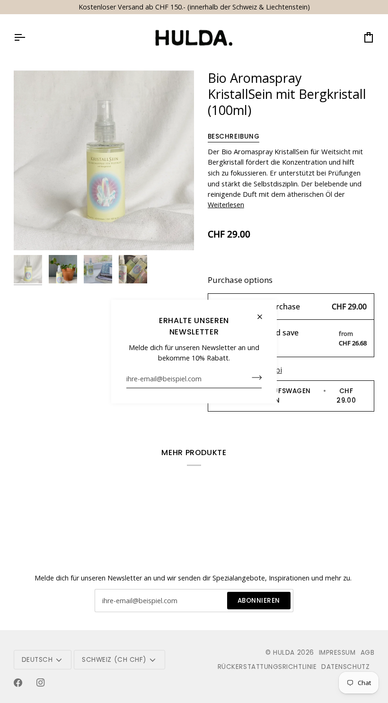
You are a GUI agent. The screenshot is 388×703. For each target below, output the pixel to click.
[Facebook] (18, 682)
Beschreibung (233, 136)
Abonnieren (259, 600)
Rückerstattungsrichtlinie (267, 666)
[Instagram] (40, 682)
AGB (368, 652)
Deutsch (37, 659)
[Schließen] (264, 317)
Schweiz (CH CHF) (114, 659)
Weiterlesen (226, 204)
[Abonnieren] (254, 377)
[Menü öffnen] (28, 38)
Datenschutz (345, 666)
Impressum (337, 652)
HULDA (284, 652)
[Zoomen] (31, 232)
